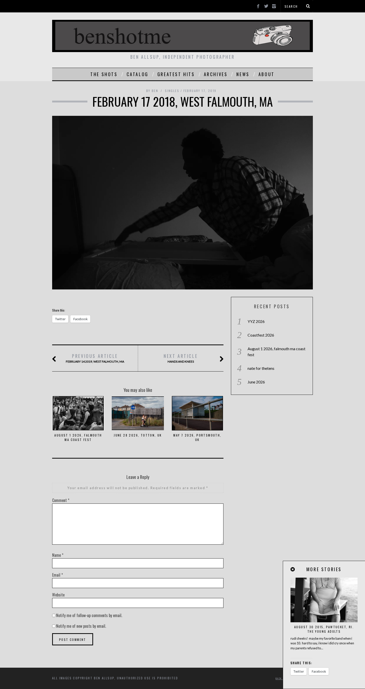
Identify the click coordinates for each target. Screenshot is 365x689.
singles (172, 91)
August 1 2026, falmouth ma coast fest (78, 437)
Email (57, 575)
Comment (60, 500)
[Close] (293, 569)
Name (57, 555)
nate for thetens (261, 368)
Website (58, 595)
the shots (103, 74)
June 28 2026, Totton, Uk (138, 435)
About (266, 74)
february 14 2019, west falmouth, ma (95, 358)
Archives (216, 74)
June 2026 (256, 381)
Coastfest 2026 (261, 335)
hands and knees (181, 358)
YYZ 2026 (256, 321)
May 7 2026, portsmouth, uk (197, 437)
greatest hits (176, 74)
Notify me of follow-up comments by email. (89, 615)
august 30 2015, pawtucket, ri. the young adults (324, 629)
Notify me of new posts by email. (81, 626)
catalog (137, 74)
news (242, 74)
